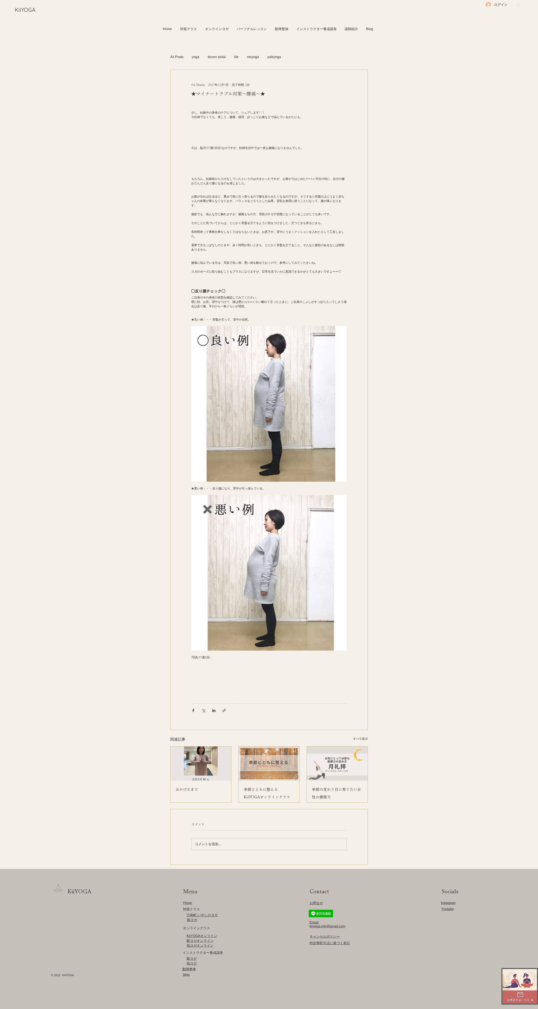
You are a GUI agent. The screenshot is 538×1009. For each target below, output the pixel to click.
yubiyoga (274, 57)
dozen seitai (217, 57)
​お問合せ (316, 903)
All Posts (176, 57)
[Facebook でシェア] (193, 710)
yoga (195, 57)
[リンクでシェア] (224, 710)
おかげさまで (186, 789)
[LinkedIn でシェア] (214, 710)
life (236, 57)
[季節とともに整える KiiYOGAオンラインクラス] (269, 763)
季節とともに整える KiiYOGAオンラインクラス (267, 793)
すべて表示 (360, 738)
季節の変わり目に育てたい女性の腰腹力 (336, 793)
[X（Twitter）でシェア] (204, 710)
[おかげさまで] (200, 763)
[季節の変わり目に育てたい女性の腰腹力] (337, 763)
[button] (518, 5)
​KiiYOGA (25, 9)
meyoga (253, 57)
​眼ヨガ (192, 920)
